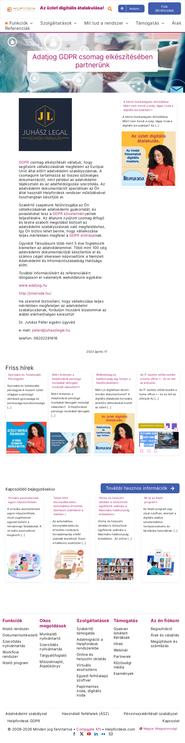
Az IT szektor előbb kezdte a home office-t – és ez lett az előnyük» (158, 379)
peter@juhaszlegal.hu (51, 330)
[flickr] (103, 734)
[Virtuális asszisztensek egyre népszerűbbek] (24, 564)
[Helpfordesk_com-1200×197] (21, 8)
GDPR (24, 162)
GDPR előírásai (82, 235)
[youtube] (89, 734)
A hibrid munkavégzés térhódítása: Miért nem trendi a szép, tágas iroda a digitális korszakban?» (148, 106)
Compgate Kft (88, 729)
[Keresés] (111, 8)
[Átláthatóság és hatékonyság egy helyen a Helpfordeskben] (114, 433)
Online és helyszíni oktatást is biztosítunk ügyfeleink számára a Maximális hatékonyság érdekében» (114, 506)
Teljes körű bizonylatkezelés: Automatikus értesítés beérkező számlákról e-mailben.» (69, 506)
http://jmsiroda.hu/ (35, 293)
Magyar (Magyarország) (159, 728)
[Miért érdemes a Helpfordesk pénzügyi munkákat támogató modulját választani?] (70, 442)
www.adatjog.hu (33, 285)
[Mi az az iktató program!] (160, 562)
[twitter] (81, 734)
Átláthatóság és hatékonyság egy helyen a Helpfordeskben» (113, 379)
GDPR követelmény (70, 214)
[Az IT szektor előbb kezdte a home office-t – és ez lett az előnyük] (158, 438)
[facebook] (74, 734)
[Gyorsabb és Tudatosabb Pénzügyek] (26, 437)
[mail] (111, 734)
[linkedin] (96, 734)
